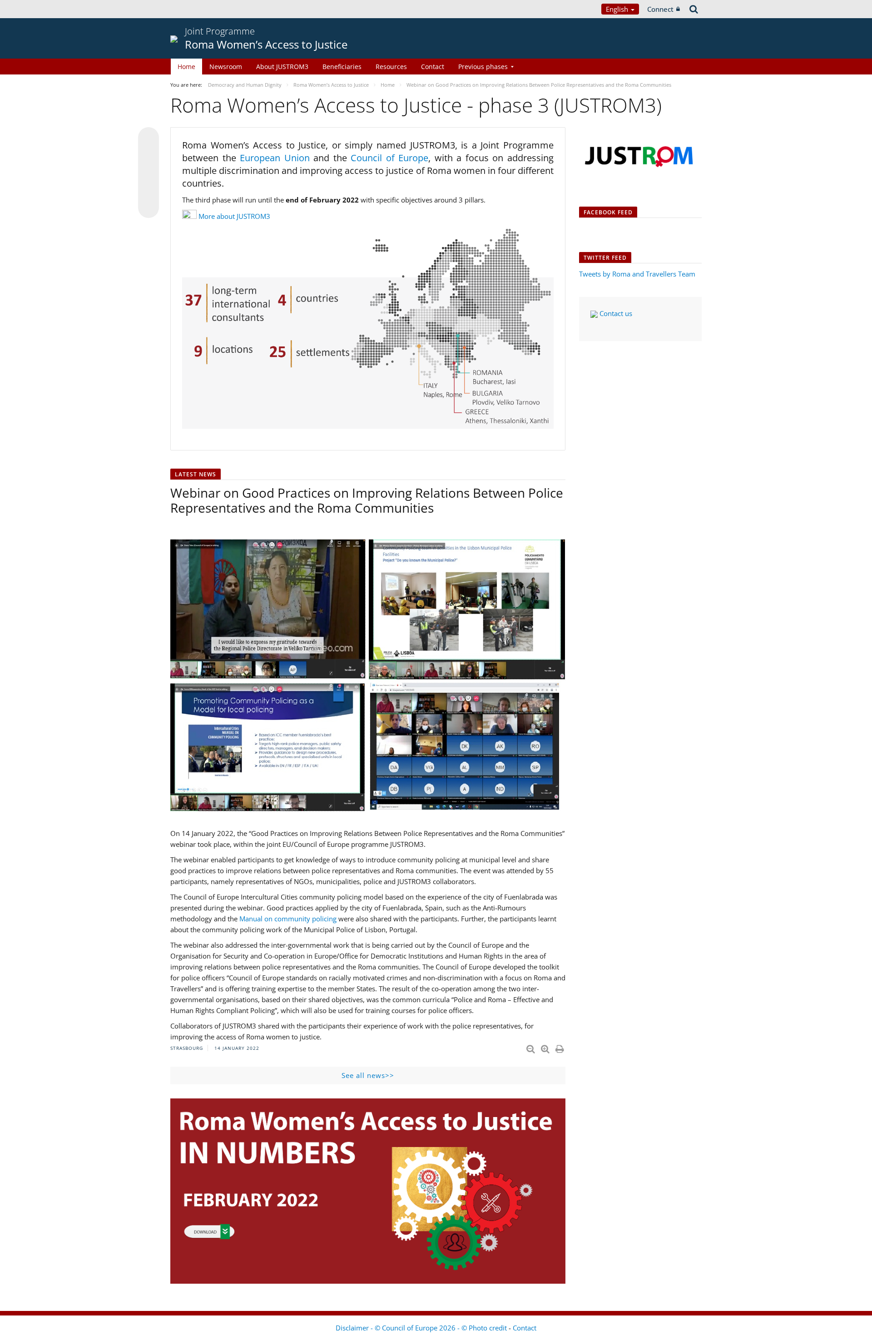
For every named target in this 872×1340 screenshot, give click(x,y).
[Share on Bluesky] (148, 138)
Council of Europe (389, 158)
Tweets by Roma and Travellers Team (637, 273)
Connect (660, 9)
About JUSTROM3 (282, 66)
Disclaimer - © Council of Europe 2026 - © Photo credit (422, 1327)
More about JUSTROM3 (234, 216)
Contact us (615, 313)
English (618, 9)
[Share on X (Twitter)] (148, 156)
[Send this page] (148, 207)
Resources (391, 66)
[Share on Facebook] (148, 173)
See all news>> (368, 1075)
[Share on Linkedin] (148, 190)
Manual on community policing (288, 918)
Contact (432, 66)
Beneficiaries (342, 66)
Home (186, 66)
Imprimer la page (560, 1047)
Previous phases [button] (483, 66)
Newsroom (225, 66)
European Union (276, 158)
